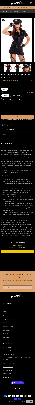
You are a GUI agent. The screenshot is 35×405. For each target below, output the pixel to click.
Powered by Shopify (22, 401)
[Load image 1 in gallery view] (8, 68)
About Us (6, 315)
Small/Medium (16, 95)
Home (2, 11)
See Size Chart (30, 92)
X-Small (5, 95)
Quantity (3, 103)
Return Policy (7, 373)
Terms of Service (8, 367)
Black (4, 89)
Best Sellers (6, 330)
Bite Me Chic (15, 401)
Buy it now (17, 117)
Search (5, 308)
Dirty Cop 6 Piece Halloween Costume (16, 11)
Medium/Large (7, 99)
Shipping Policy (8, 377)
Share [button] (4, 134)
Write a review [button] (17, 252)
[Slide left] (2, 68)
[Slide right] (33, 68)
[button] (3, 3)
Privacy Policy (7, 370)
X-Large (18, 99)
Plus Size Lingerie (8, 326)
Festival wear (7, 334)
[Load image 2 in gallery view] (17, 68)
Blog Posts (6, 337)
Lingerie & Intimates (9, 319)
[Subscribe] (30, 287)
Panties (5, 322)
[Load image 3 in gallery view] (26, 68)
